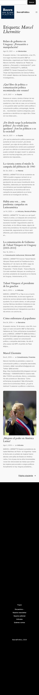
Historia (20, 171)
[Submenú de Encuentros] (23, 609)
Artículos (21, 211)
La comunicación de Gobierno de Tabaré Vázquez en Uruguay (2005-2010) (19, 245)
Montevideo (22, 51)
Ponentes (32, 357)
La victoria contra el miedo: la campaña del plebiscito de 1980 (19, 165)
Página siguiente (27, 476)
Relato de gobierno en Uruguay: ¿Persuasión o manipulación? (15, 44)
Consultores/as (22, 357)
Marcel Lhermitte (12, 353)
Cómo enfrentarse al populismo (19, 318)
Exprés (19, 94)
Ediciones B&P (30, 255)
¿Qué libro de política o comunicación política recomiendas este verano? (16, 87)
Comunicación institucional (14, 255)
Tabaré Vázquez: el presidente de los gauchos (18, 285)
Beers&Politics (23, 12)
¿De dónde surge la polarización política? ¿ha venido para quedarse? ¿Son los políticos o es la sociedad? (19, 127)
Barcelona (21, 322)
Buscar (31, 2)
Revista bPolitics (30, 211)
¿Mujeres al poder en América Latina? (18, 440)
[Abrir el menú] (36, 12)
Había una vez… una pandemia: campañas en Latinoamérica (15, 204)
